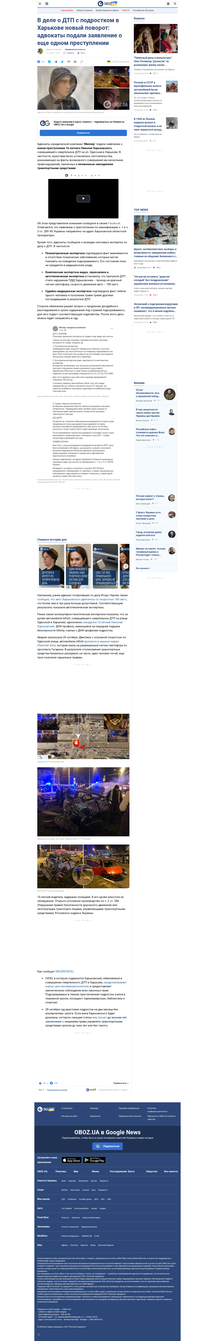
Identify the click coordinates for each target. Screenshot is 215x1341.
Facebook (114, 223)
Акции (94, 1208)
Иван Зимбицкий (143, 504)
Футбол (64, 1190)
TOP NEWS (141, 210)
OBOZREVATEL (64, 971)
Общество (151, 1171)
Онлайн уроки (85, 1199)
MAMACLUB (87, 1236)
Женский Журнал (106, 1245)
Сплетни (74, 1245)
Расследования (118, 1171)
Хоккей (85, 1190)
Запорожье (83, 1181)
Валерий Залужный (144, 401)
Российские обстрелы (143, 10)
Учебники (72, 1199)
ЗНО (103, 1199)
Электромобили (81, 1208)
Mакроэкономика (89, 1227)
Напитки (76, 1217)
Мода (93, 1245)
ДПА (96, 1199)
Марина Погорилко (54, 49)
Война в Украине (84, 10)
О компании (66, 1108)
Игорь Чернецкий (143, 523)
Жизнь (95, 1171)
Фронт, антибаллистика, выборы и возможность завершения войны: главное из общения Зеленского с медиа (155, 253)
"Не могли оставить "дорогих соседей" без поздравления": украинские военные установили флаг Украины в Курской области (154, 280)
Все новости (171, 1171)
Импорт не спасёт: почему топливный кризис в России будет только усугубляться (150, 552)
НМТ (109, 1199)
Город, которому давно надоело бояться (149, 534)
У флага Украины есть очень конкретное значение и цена (148, 515)
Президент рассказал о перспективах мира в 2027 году (155, 262)
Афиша (64, 1245)
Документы (95, 1116)
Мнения (139, 383)
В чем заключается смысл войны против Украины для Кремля (148, 412)
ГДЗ (63, 1199)
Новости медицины (70, 1236)
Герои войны (67, 10)
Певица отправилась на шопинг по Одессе (154, 69)
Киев (63, 1181)
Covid (96, 1236)
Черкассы (103, 1181)
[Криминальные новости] (91, 1090)
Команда (94, 1108)
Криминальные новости (75, 49)
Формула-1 (103, 1190)
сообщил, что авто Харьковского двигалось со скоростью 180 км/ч (81, 599)
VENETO (126, 10)
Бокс (94, 1190)
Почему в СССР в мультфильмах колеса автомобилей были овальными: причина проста (147, 88)
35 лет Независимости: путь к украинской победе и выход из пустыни (148, 393)
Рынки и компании (70, 1227)
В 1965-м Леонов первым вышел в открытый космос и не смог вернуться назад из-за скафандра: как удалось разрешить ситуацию (148, 124)
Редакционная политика (57, 1090)
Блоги (131, 1171)
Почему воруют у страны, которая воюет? (150, 498)
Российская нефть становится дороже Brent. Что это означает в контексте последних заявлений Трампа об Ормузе (150, 432)
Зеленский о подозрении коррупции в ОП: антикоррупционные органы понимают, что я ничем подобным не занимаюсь (156, 307)
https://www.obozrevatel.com (134, 1258)
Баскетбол (75, 1190)
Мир (76, 1171)
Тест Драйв (66, 1208)
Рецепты (65, 1217)
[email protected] (71, 1319)
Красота (84, 1245)
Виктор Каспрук (142, 421)
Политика (60, 1171)
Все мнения (142, 568)
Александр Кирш (143, 540)
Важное (139, 18)
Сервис (103, 1208)
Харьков (72, 1181)
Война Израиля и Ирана (107, 10)
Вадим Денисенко (143, 440)
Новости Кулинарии (91, 1217)
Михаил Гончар (142, 560)
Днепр (94, 1181)
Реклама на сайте (69, 1116)
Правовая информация (129, 1108)
